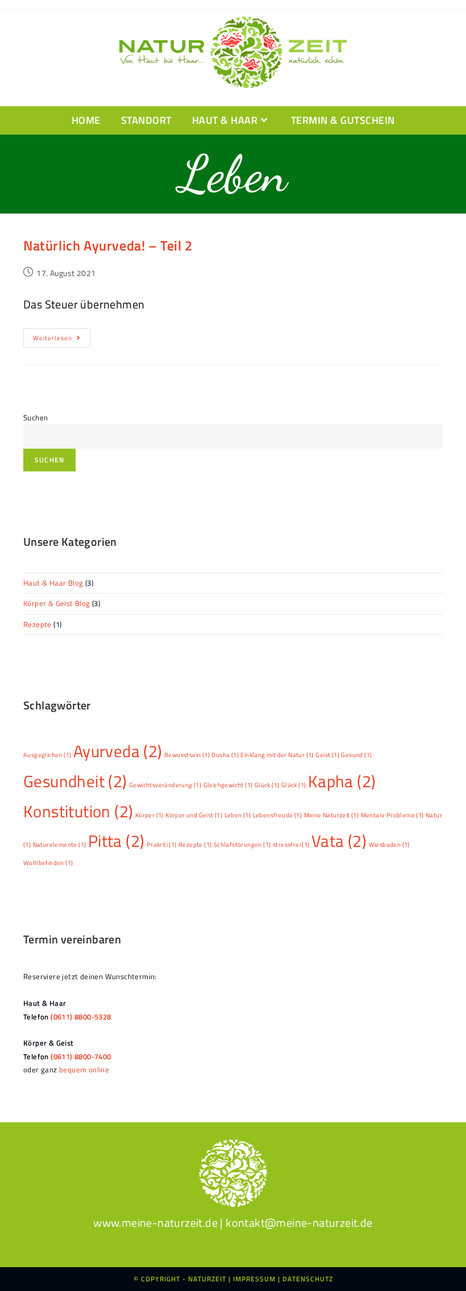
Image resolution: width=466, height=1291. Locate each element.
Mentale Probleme (392, 815)
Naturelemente (59, 844)
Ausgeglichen (47, 754)
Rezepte (37, 624)
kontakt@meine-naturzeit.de (299, 1222)
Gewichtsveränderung (165, 784)
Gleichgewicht (228, 784)
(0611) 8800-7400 (81, 1056)
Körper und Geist (193, 815)
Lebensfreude (277, 815)
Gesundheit (75, 780)
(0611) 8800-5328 (81, 1016)
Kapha (342, 780)
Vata (339, 840)
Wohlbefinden (48, 862)
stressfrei (291, 844)
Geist (327, 754)
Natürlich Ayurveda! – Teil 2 (108, 245)
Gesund (356, 754)
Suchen (35, 417)
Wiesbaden (389, 844)
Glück (293, 784)
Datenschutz (307, 1278)
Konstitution (78, 811)
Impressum (254, 1278)
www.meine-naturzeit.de (155, 1222)
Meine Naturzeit (331, 815)
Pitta (116, 840)
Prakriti (162, 844)
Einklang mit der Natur (276, 754)
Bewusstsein (187, 754)
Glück (267, 784)
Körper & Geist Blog (56, 603)
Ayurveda (118, 750)
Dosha (225, 754)
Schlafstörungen (242, 844)
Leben (237, 815)
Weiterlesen (61, 340)
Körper (149, 815)
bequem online (84, 1069)
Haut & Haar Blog (53, 582)
